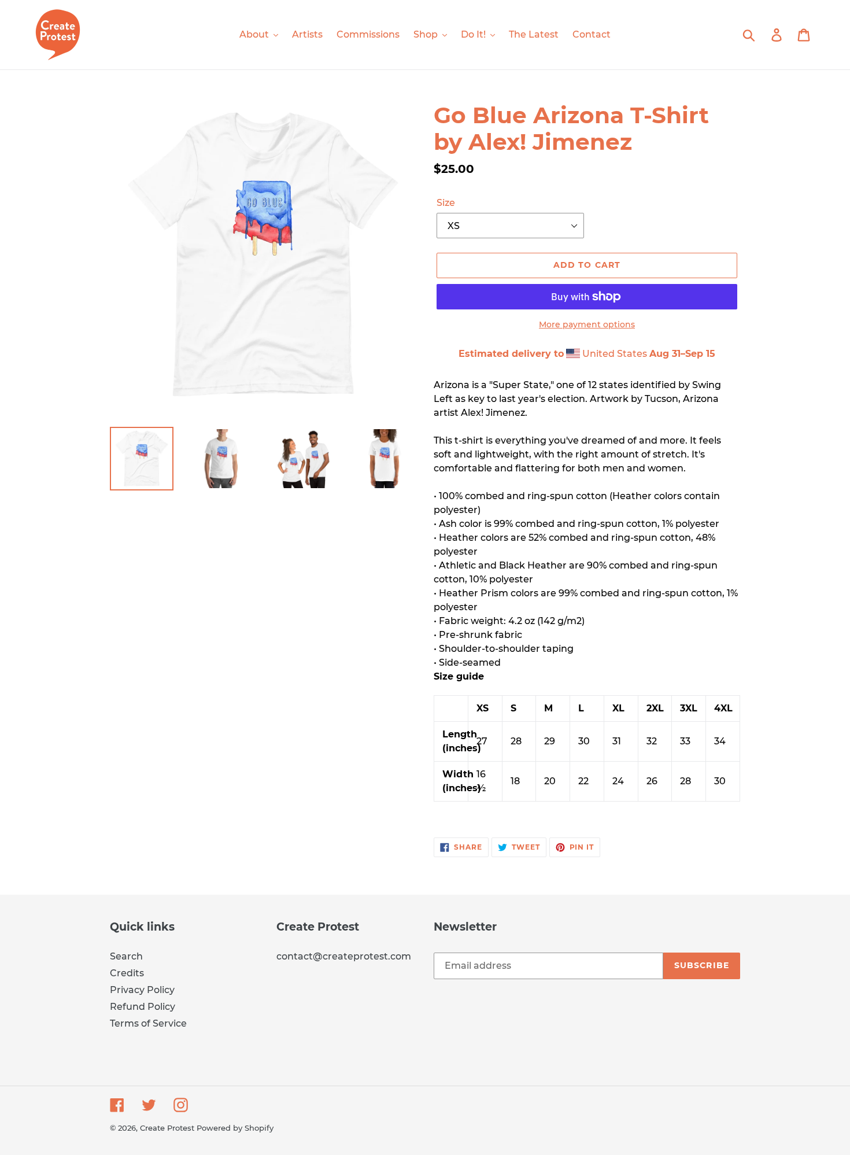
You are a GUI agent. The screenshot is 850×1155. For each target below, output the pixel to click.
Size (446, 202)
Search (126, 956)
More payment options (587, 324)
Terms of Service (148, 1023)
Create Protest (167, 1127)
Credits (127, 973)
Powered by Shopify (235, 1127)
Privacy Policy (142, 989)
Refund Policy (142, 1006)
